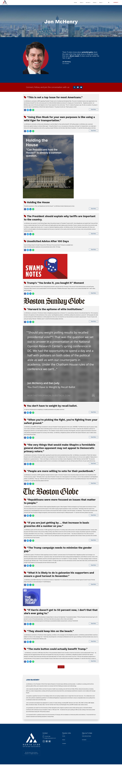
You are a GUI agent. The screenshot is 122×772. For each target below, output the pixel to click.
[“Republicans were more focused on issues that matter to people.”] (61, 492)
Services (88, 2)
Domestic (84, 739)
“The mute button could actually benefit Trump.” (57, 648)
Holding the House (38, 202)
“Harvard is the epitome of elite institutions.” (55, 309)
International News (86, 736)
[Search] (108, 2)
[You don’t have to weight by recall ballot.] (61, 364)
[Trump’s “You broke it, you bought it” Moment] (61, 267)
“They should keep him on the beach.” (50, 631)
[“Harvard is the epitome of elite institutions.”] (61, 301)
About (81, 2)
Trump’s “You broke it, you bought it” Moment (55, 282)
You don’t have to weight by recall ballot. (52, 405)
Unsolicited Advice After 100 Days (48, 241)
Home (75, 2)
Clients (94, 2)
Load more (61, 667)
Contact (64, 743)
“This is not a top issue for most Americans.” (55, 97)
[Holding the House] (61, 167)
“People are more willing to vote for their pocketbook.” (61, 471)
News (100, 2)
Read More (93, 109)
